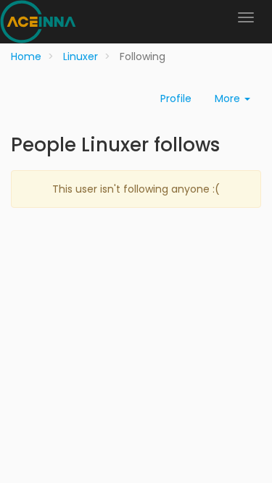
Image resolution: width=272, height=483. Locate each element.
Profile (175, 98)
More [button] (229, 98)
